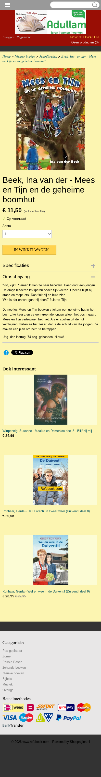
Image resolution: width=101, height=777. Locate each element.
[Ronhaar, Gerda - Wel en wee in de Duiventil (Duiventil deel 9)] (50, 560)
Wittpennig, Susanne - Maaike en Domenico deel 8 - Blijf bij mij (47, 431)
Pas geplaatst (12, 651)
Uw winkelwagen (83, 37)
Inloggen (8, 36)
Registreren (24, 36)
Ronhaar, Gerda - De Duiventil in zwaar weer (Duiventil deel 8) (46, 511)
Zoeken (94, 5)
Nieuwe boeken (25, 56)
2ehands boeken (14, 667)
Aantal (7, 226)
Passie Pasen (12, 662)
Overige (7, 690)
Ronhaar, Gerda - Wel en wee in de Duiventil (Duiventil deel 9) (46, 591)
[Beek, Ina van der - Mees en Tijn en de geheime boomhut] (50, 119)
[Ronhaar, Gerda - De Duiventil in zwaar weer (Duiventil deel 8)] (50, 480)
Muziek (7, 684)
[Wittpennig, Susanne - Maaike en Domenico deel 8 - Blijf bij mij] (50, 400)
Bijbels (7, 679)
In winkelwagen (31, 250)
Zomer (7, 656)
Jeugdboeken (48, 56)
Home (6, 56)
